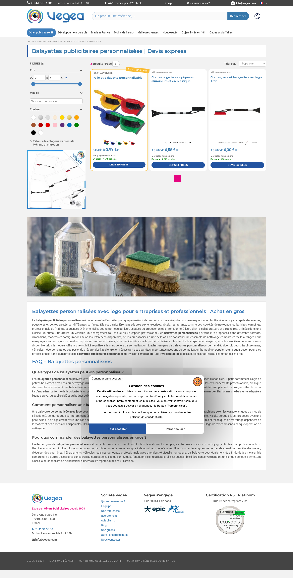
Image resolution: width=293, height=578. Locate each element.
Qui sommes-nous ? (198, 3)
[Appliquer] (66, 78)
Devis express (119, 164)
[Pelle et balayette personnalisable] (119, 112)
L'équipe (168, 3)
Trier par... (230, 63)
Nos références (110, 510)
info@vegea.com (246, 3)
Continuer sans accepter (107, 378)
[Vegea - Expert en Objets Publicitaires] (55, 23)
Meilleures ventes (148, 32)
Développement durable (72, 32)
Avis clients (108, 520)
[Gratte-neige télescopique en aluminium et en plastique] (178, 112)
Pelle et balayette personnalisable (118, 77)
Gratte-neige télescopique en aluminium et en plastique (172, 79)
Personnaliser (175, 428)
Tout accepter (117, 428)
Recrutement (109, 515)
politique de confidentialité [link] (146, 417)
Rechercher (238, 16)
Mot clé (34, 92)
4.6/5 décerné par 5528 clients (125, 3)
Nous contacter (110, 539)
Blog (104, 525)
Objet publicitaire (39, 32)
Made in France (100, 32)
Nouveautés (170, 32)
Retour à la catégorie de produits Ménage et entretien (53, 143)
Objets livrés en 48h (193, 32)
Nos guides (108, 530)
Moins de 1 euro (124, 32)
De (31, 77)
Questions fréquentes (114, 534)
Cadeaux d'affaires (221, 32)
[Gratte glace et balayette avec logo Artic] (237, 112)
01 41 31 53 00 (43, 529)
